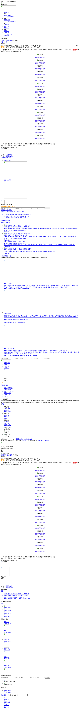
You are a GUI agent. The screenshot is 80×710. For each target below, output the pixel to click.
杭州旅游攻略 (28, 439)
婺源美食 (6, 26)
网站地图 (24, 440)
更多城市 (6, 36)
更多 (2, 591)
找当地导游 (5, 42)
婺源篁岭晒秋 (12, 21)
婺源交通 (10, 34)
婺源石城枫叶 (9, 156)
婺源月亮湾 (9, 154)
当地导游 (6, 368)
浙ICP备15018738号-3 (44, 440)
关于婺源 (6, 32)
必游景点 (6, 366)
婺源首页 (6, 12)
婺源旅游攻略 (7, 15)
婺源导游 (6, 31)
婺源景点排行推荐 (7, 256)
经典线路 (6, 364)
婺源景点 (6, 24)
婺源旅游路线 (10, 17)
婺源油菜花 (7, 20)
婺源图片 (6, 28)
